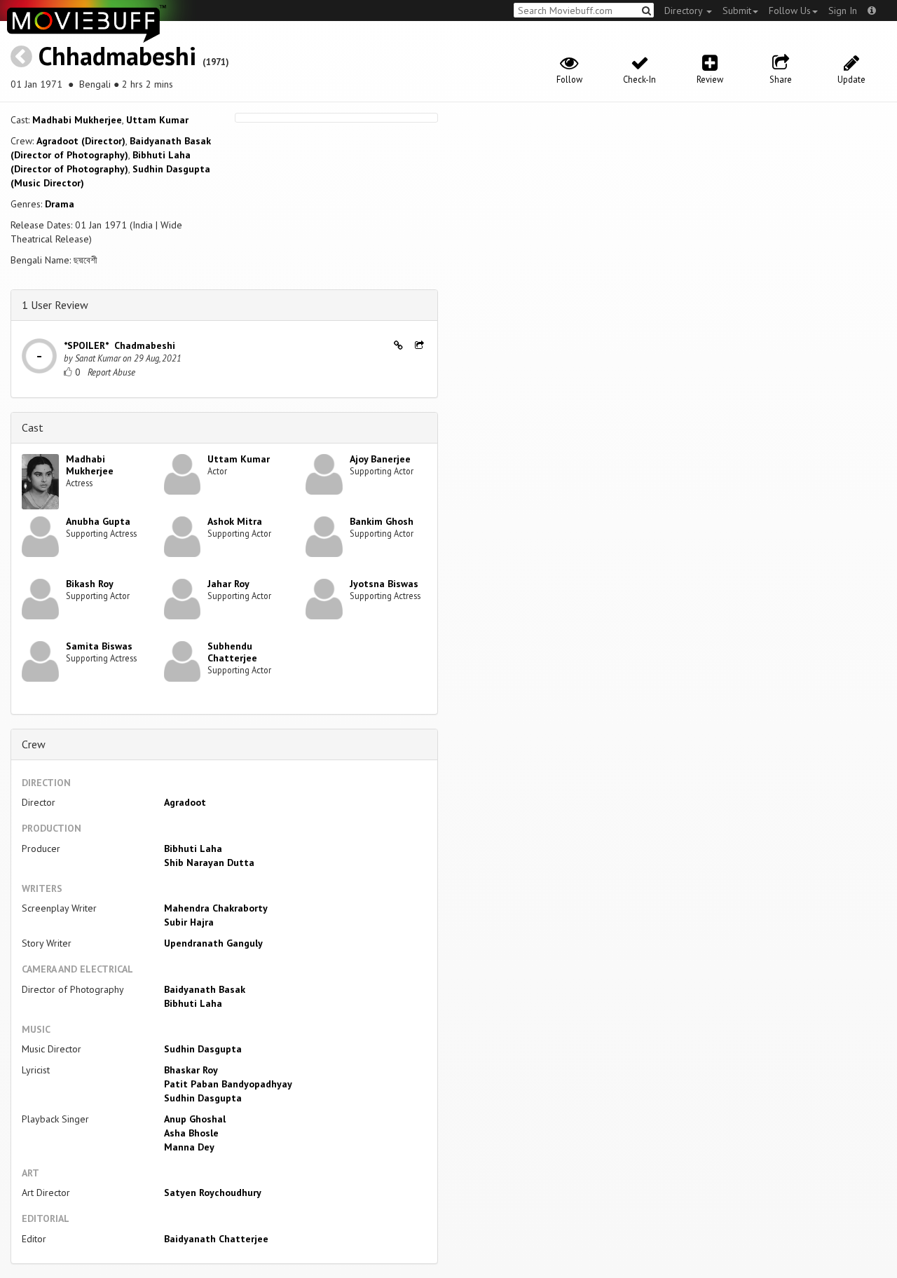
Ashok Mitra (234, 521)
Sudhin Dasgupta (203, 1049)
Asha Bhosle (191, 1133)
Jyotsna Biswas (384, 583)
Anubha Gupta (98, 521)
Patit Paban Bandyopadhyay (228, 1084)
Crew (34, 744)
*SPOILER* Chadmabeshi (119, 345)
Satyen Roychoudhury (212, 1192)
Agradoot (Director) (80, 141)
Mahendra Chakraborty (216, 908)
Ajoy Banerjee (380, 459)
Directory (684, 10)
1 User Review (55, 305)
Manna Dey (189, 1147)
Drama (59, 204)
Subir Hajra (189, 922)
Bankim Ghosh (381, 521)
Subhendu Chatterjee (232, 652)
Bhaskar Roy (191, 1070)
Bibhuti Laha (193, 848)
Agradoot (185, 802)
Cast (32, 427)
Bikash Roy (90, 583)
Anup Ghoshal (195, 1119)
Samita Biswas (99, 646)
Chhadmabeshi (117, 55)
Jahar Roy (228, 583)
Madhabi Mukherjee (77, 120)
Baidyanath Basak (204, 989)
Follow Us (790, 10)
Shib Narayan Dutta (209, 862)
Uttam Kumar (157, 120)
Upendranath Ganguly (213, 943)
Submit (737, 10)
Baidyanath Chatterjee (216, 1238)
